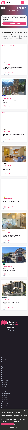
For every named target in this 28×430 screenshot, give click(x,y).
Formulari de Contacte (13, 337)
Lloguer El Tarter (4, 403)
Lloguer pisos (4, 367)
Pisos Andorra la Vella (6, 342)
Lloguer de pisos (5, 358)
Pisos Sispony (4, 395)
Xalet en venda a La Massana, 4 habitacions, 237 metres (11, 269)
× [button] (26, 410)
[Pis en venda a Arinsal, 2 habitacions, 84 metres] (14, 87)
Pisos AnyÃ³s (4, 397)
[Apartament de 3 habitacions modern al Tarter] (14, 120)
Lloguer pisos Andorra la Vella (8, 369)
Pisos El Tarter (4, 382)
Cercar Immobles (15, 23)
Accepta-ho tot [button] (7, 424)
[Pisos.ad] (9, 322)
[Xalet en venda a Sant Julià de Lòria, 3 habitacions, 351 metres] (14, 221)
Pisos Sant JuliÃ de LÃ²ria (6, 346)
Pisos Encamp (4, 354)
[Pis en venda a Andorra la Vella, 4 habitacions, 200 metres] (14, 187)
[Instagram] (13, 330)
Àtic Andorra (4, 356)
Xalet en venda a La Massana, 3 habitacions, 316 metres (11, 303)
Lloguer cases (4, 361)
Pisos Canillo (4, 348)
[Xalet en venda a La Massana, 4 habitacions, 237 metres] (14, 255)
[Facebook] (8, 330)
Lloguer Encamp (4, 374)
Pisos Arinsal (4, 386)
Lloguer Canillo (4, 380)
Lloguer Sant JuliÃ (5, 378)
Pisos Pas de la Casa (6, 399)
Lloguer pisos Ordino (5, 371)
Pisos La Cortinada (5, 393)
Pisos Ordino (4, 350)
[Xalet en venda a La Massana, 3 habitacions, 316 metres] (14, 288)
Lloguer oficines (4, 360)
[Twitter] (11, 330)
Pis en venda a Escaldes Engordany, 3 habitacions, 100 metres (12, 67)
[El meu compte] (22, 2)
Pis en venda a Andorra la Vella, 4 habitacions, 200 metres (11, 202)
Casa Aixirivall (4, 401)
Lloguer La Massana (5, 372)
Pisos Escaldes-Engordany (7, 344)
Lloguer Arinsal (4, 407)
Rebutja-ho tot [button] (20, 424)
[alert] (14, 419)
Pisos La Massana (5, 352)
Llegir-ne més (20, 416)
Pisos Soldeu (4, 391)
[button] (14, 427)
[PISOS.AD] (7, 2)
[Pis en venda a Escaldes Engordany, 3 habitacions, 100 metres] (14, 53)
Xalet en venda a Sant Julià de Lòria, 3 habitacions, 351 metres (12, 235)
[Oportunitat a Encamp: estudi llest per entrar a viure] (14, 154)
